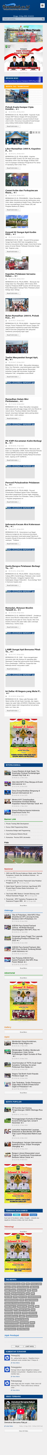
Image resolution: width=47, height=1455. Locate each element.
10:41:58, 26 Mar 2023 (16, 279)
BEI (23, 1284)
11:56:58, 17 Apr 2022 (16, 487)
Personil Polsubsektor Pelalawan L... (22, 483)
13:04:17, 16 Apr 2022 (16, 529)
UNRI (22, 1326)
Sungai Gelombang (31, 1300)
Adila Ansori (34, 1287)
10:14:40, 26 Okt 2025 (19, 786)
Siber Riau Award (23, 1329)
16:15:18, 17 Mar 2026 (20, 1046)
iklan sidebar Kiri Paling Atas (23, 758)
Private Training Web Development (17, 824)
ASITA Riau (32, 1313)
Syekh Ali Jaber (24, 1309)
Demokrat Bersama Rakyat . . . (17, 1422)
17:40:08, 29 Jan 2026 (20, 921)
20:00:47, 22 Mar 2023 (16, 362)
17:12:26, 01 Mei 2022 (16, 404)
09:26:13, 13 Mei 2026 (20, 777)
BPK (32, 1293)
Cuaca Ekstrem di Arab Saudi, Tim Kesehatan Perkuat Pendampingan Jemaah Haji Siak (26, 773)
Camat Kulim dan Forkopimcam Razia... (21, 191)
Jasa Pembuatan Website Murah (16, 834)
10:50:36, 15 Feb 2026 (20, 1078)
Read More (23, 905)
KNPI (15, 1297)
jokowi (32, 1322)
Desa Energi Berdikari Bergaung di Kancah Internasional (26, 792)
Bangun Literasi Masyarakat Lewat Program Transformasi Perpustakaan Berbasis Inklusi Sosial (26, 1155)
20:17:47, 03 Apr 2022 (16, 654)
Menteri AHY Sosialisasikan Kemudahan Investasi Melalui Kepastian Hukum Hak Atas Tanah (25, 802)
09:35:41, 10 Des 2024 (20, 1114)
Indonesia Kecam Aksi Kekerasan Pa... (22, 525)
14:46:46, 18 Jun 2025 (20, 795)
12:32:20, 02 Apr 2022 (16, 696)
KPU (15, 1309)
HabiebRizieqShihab (11, 1300)
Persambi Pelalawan (11, 1322)
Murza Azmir (21, 1290)
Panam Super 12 (10, 1306)
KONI (21, 1300)
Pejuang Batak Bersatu (12, 1284)
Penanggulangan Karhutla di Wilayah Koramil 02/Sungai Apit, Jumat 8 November (27, 1121)
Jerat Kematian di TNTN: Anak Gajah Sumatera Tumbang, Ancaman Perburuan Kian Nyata (27, 1065)
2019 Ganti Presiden (11, 1326)
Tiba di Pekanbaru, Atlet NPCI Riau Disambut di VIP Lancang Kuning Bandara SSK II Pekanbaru (26, 917)
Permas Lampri (36, 1284)
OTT (32, 1303)
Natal (33, 1309)
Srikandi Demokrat (34, 1297)
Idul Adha (18, 1313)
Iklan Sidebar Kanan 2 (23, 1273)
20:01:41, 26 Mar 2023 (16, 154)
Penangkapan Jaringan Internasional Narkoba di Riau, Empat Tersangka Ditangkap (27, 1144)
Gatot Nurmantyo (22, 1287)
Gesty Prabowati (31, 1316)
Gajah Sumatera (10, 1329)
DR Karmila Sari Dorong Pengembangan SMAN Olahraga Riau (27, 1109)
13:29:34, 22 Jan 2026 (20, 964)
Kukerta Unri (9, 1319)
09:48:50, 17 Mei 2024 (20, 806)
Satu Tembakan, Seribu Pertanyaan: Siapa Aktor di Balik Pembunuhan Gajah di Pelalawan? (26, 1085)
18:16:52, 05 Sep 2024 (20, 1149)
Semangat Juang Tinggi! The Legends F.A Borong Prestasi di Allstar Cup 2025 (27, 938)
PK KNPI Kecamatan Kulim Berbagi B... (23, 442)
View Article (15, 1363)
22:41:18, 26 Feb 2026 (20, 1069)
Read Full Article (13, 126)
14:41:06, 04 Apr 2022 (16, 613)
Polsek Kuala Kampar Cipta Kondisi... (19, 108)
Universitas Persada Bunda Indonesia (17, 1303)
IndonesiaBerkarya (11, 1316)
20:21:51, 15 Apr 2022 (16, 571)
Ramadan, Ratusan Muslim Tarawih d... (19, 609)
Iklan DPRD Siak (23, 73)
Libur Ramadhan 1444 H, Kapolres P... (23, 150)
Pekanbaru (8, 1309)
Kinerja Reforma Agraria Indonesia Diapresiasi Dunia (26, 811)
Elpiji (13, 1287)
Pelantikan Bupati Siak (23, 43)
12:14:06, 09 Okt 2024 (19, 1160)
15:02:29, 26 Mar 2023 (16, 195)
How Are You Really (21, 1319)
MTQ (29, 1290)
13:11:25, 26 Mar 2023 (16, 237)
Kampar (31, 1306)
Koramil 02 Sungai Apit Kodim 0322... (20, 233)
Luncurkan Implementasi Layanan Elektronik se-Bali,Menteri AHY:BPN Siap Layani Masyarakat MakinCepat (26, 1132)
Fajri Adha (8, 1297)
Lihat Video (8, 1426)
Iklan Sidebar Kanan (23, 1204)
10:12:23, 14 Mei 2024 (20, 815)
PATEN (25, 1313)
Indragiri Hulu (22, 1306)
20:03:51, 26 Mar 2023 (16, 112)
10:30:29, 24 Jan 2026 (20, 954)
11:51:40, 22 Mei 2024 (19, 1138)
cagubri (21, 1316)
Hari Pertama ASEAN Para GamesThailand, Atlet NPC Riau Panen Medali (25, 960)
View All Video (23, 1431)
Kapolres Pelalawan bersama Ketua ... (20, 275)
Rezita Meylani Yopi (18, 1293)
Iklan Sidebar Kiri (23, 1021)
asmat (35, 1290)
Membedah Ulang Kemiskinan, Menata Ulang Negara (24, 1042)
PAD (27, 1284)
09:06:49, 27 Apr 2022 (16, 446)
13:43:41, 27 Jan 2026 (20, 932)
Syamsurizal (24, 1322)
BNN (37, 1306)
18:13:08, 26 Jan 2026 (20, 943)
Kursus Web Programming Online (17, 827)
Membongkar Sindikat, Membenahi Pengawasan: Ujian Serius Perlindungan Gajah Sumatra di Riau (27, 1052)
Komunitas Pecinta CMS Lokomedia (18, 837)
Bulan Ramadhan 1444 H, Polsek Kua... (22, 317)
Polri (27, 1293)
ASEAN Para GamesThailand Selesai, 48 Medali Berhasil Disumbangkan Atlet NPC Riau (24, 928)
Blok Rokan (9, 1313)
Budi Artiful (22, 1297)
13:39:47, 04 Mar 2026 (20, 1058)
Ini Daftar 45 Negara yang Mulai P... (23, 691)
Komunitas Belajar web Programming (18, 830)
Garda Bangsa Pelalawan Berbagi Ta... (22, 567)
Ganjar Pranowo (10, 1290)
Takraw (7, 1293)
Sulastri (7, 1287)
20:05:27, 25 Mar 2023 (16, 320)
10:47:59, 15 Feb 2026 (20, 1089)
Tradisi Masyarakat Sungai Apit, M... (21, 358)
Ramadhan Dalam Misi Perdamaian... (16, 400)
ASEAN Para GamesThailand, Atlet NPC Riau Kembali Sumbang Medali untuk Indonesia (26, 949)
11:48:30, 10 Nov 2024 (20, 1125)
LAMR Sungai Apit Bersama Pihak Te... (22, 650)
